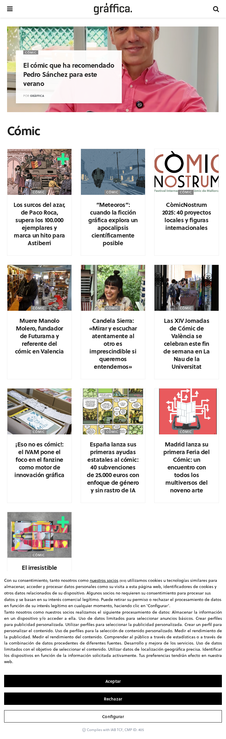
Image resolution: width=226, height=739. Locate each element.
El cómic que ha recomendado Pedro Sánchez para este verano (68, 74)
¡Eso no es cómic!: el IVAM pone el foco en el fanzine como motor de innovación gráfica (39, 459)
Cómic (30, 52)
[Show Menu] (10, 9)
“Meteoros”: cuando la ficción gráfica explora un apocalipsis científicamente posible (113, 223)
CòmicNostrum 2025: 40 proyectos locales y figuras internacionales (186, 216)
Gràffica (37, 96)
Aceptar (113, 681)
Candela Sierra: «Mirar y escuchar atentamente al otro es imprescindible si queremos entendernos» (113, 343)
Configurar (113, 716)
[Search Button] (216, 9)
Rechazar (113, 699)
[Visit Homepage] (113, 9)
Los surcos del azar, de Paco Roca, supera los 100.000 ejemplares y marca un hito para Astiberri (39, 223)
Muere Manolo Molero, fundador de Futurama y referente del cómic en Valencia (39, 335)
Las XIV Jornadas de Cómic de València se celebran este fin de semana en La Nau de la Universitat (186, 343)
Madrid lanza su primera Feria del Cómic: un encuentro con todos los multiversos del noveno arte (186, 467)
